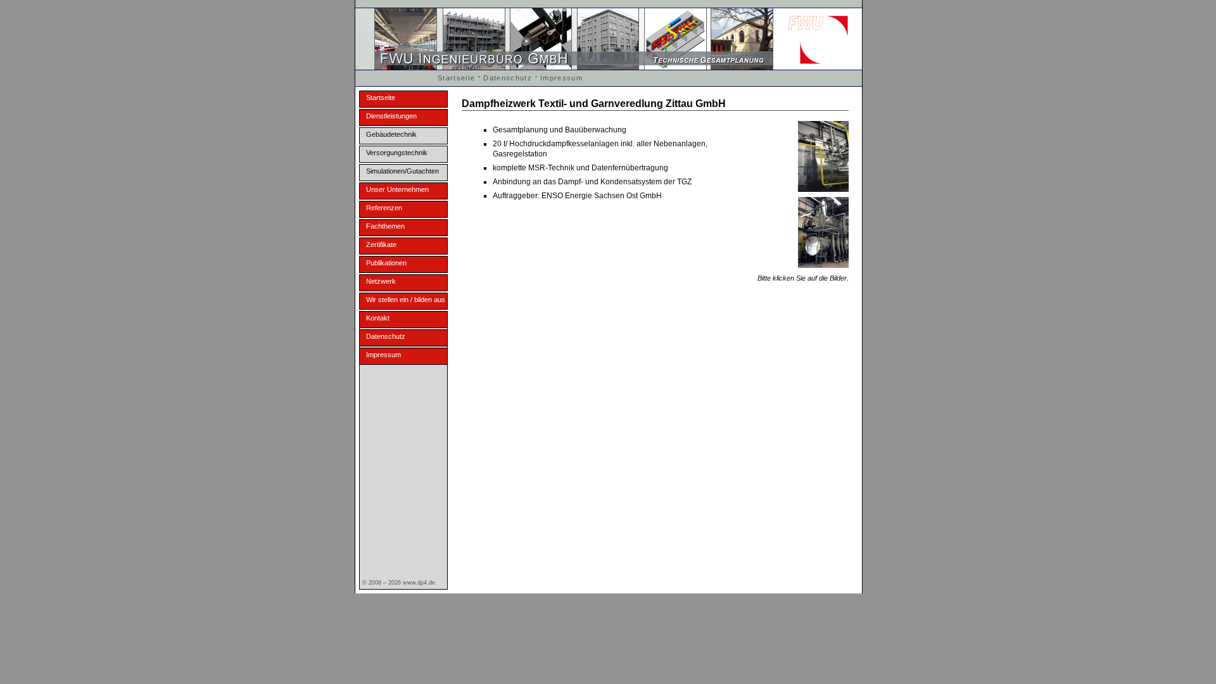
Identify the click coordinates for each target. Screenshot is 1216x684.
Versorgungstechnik (397, 152)
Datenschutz (507, 78)
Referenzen (384, 208)
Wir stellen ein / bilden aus (405, 299)
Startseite (456, 78)
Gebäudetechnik (391, 134)
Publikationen (386, 263)
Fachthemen (385, 226)
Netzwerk (381, 281)
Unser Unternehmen (397, 189)
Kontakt (378, 318)
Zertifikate (381, 244)
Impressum (561, 78)
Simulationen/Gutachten (402, 171)
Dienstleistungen (391, 116)
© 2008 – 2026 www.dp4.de (398, 583)
